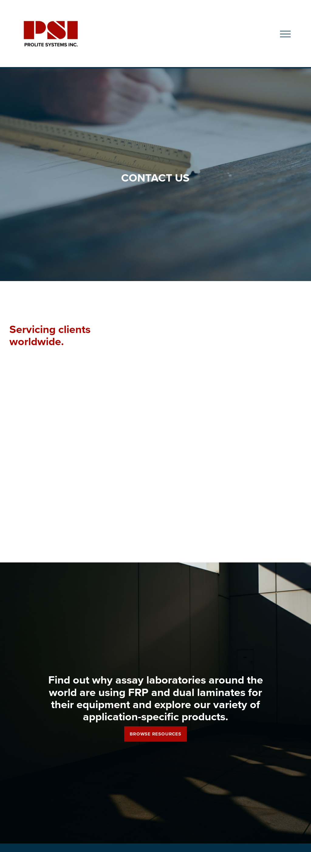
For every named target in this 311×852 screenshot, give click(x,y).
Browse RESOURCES (155, 734)
